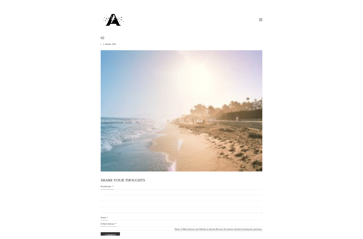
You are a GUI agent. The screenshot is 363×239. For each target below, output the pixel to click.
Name (104, 217)
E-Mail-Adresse (108, 224)
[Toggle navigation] (260, 20)
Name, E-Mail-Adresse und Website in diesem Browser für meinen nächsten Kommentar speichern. (218, 229)
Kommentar (107, 186)
